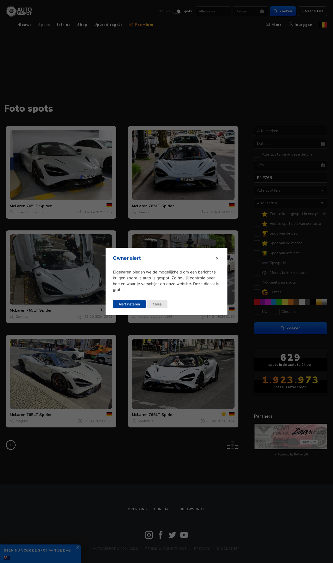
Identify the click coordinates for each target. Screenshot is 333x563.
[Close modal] (217, 258)
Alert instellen (129, 304)
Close (157, 304)
